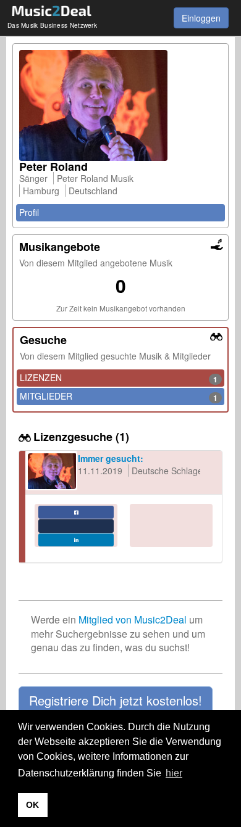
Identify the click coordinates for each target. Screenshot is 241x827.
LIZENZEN (119, 378)
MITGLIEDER (119, 396)
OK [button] (32, 805)
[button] (116, 700)
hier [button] (174, 773)
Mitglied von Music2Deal (132, 619)
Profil (29, 212)
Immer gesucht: (110, 458)
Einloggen (201, 18)
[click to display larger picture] (120, 105)
